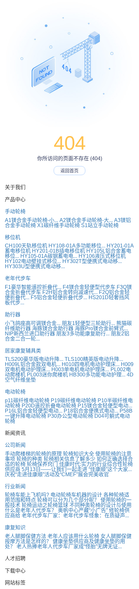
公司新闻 (15, 445)
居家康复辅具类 (23, 350)
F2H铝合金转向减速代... (70, 292)
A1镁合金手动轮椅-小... (31, 220)
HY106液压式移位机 (102, 256)
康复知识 (15, 527)
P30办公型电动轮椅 (70, 416)
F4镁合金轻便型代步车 (89, 287)
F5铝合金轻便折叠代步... (59, 297)
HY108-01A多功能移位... (76, 245)
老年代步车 (18, 278)
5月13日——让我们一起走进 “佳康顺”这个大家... (77, 469)
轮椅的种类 (29, 459)
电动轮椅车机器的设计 (76, 495)
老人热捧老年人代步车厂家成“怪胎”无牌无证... (69, 546)
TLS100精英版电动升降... (94, 359)
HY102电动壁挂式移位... (33, 261)
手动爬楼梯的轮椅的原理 (33, 454)
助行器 (12, 314)
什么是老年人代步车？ (31, 510)
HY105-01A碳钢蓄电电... (48, 256)
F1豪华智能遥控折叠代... (33, 287)
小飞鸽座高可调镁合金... (32, 323)
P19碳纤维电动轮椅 (73, 400)
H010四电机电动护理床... (91, 364)
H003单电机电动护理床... (80, 369)
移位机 (12, 237)
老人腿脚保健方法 (25, 536)
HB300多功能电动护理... (97, 374)
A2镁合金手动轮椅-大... (86, 220)
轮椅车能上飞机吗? (27, 495)
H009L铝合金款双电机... (32, 364)
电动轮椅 (15, 391)
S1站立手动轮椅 (100, 225)
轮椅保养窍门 (42, 464)
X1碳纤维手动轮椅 (58, 225)
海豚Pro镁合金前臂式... (101, 328)
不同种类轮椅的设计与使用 (101, 505)
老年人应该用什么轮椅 (73, 536)
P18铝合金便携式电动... (91, 411)
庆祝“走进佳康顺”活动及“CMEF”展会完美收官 (57, 474)
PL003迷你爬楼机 (47, 374)
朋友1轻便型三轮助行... (88, 323)
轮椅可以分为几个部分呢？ (68, 500)
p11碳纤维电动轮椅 (27, 400)
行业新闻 (15, 486)
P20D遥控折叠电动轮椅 (49, 405)
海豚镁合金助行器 (52, 328)
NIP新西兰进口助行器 (30, 333)
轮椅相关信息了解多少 (69, 459)
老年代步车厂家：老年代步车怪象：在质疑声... (75, 515)
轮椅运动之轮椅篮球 (45, 505)
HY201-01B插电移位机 (58, 251)
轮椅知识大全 (78, 454)
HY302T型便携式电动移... (92, 261)
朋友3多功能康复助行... (83, 333)
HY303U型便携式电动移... (35, 266)
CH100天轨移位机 (26, 245)
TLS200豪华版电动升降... (34, 359)
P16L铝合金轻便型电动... (33, 411)
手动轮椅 (15, 211)
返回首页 (69, 170)
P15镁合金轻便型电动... (105, 405)
